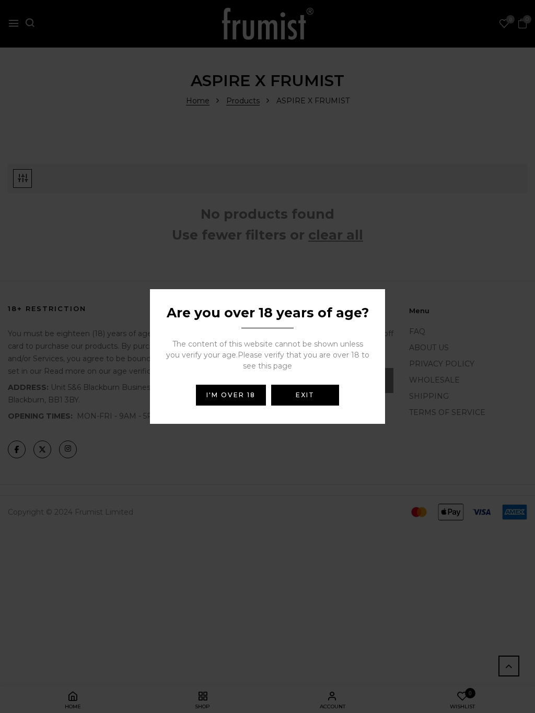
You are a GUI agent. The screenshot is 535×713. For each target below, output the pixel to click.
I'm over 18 (230, 395)
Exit (305, 395)
